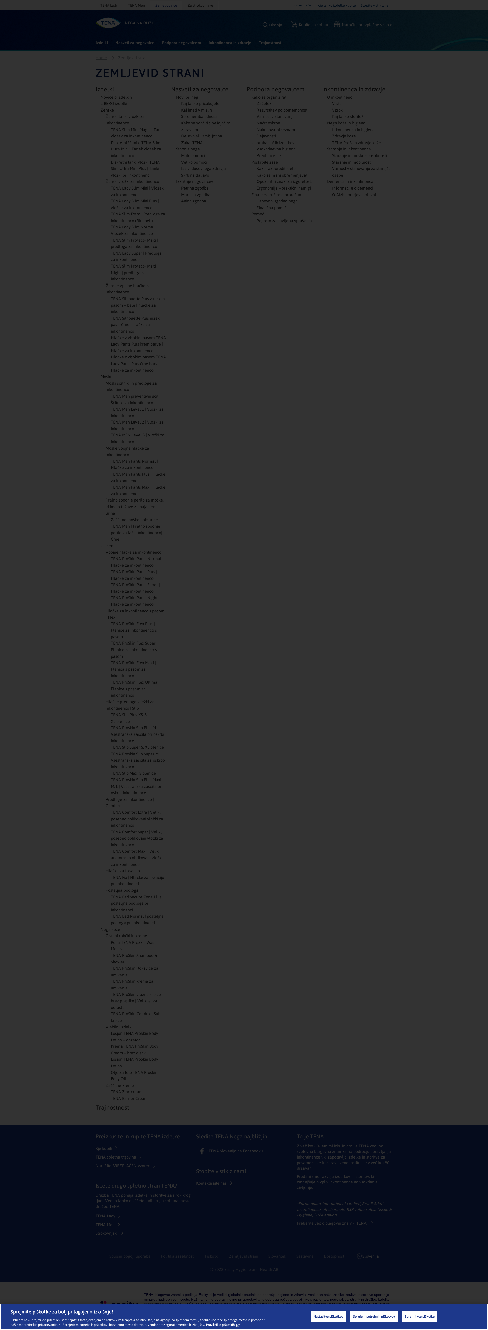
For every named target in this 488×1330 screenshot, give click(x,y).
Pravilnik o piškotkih (220, 1325)
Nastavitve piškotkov (328, 1316)
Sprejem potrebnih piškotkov (374, 1316)
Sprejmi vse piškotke (420, 1316)
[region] (244, 1317)
